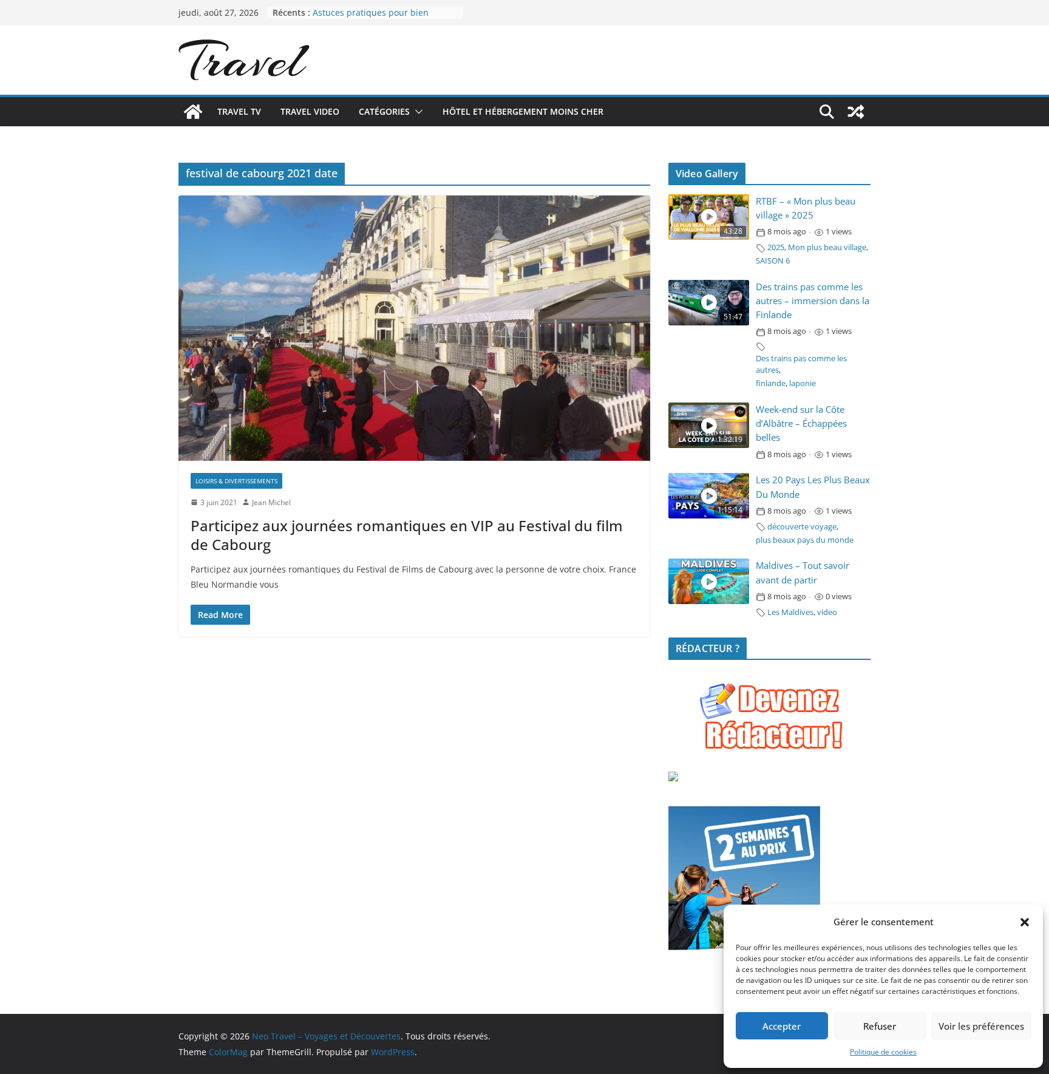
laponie (802, 383)
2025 (775, 247)
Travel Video (309, 111)
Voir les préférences (981, 1026)
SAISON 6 (773, 261)
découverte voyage (802, 527)
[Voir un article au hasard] (856, 111)
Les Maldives (790, 612)
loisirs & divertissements (236, 481)
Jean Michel (271, 502)
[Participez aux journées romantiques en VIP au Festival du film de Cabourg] (414, 328)
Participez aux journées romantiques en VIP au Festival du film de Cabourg (407, 534)
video (827, 612)
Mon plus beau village (827, 247)
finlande (771, 383)
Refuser (879, 1026)
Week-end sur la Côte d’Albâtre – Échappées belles (801, 423)
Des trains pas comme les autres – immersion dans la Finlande (812, 300)
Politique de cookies (883, 1052)
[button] (1025, 922)
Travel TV (239, 111)
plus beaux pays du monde (805, 540)
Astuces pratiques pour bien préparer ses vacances (371, 18)
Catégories (384, 111)
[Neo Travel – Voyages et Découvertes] (193, 111)
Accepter (781, 1026)
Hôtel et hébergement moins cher (523, 111)
